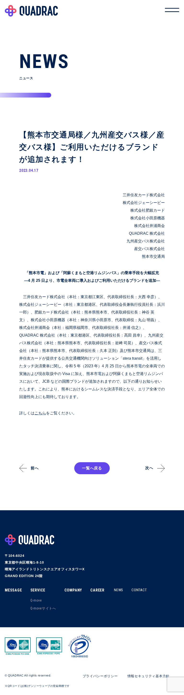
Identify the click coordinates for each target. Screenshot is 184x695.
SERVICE (38, 590)
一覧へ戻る (92, 468)
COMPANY (73, 590)
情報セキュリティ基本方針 (148, 676)
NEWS (118, 590)
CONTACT (139, 590)
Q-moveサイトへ (43, 608)
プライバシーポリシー (100, 676)
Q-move (36, 600)
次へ (149, 468)
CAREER (97, 590)
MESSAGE (13, 590)
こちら (40, 413)
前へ (35, 468)
